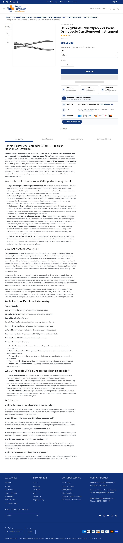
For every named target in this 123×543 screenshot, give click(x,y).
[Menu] (4, 8)
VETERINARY (9, 496)
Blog (34, 493)
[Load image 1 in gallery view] (8, 27)
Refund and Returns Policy (71, 500)
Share (65, 128)
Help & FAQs (66, 483)
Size (62, 51)
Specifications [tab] (47, 139)
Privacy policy (60, 538)
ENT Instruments (11, 503)
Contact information (95, 538)
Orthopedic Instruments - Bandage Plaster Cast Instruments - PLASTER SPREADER (65, 17)
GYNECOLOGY (10, 500)
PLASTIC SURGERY (11, 493)
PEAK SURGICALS (15, 538)
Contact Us (37, 496)
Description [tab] (19, 139)
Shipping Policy (38, 500)
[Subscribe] (37, 515)
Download (36, 490)
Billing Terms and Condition (71, 496)
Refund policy (50, 538)
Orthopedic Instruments (22, 17)
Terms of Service (68, 486)
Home (8, 17)
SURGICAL (8, 483)
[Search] (110, 8)
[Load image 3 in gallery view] (8, 41)
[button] (89, 77)
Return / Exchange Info (73, 121)
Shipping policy (67, 493)
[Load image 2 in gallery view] (8, 34)
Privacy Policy (66, 490)
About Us (36, 486)
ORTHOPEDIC (9, 490)
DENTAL (7, 486)
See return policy (87, 111)
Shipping (75, 47)
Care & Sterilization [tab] (104, 139)
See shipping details (106, 104)
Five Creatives (40, 538)
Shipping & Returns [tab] (76, 139)
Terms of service (71, 538)
